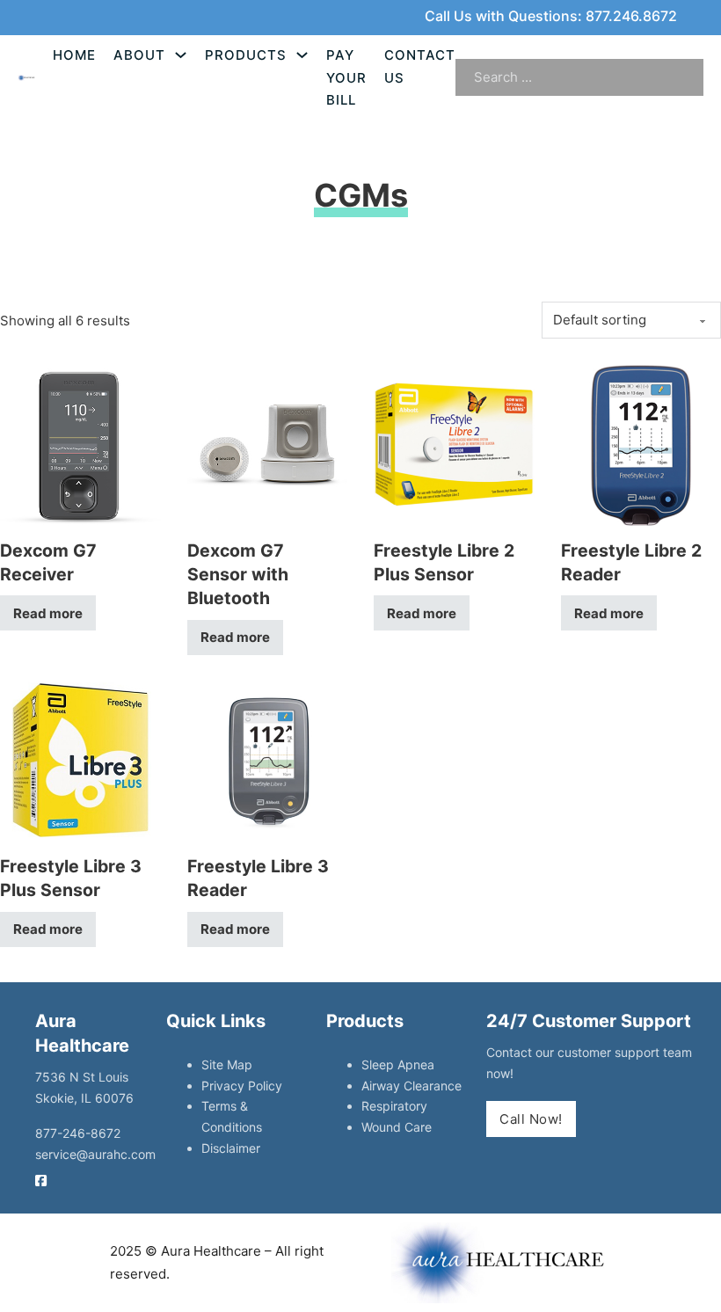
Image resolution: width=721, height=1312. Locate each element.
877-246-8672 (77, 1133)
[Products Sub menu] (302, 55)
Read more (48, 613)
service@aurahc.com (95, 1154)
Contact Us (419, 66)
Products (246, 55)
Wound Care (396, 1126)
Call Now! (531, 1119)
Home (74, 55)
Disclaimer (230, 1148)
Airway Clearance (411, 1085)
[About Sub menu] (180, 55)
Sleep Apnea (397, 1064)
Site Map (226, 1064)
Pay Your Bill (346, 77)
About (139, 55)
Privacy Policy (241, 1085)
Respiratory (394, 1105)
